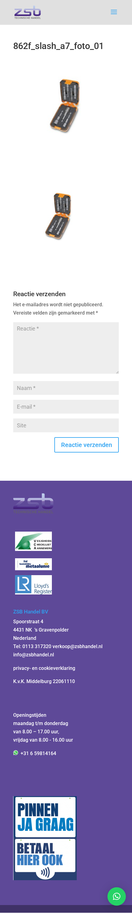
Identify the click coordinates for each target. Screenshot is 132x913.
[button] (116, 896)
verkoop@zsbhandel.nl (77, 646)
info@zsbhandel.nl (33, 655)
